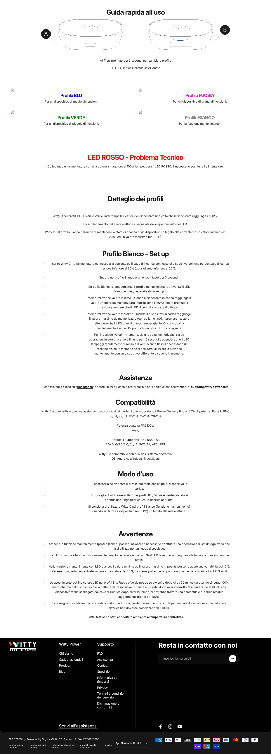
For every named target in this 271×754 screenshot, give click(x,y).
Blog (62, 671)
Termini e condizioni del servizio (111, 695)
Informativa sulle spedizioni (88, 746)
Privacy (102, 687)
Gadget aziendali (71, 659)
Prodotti (64, 665)
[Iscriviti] (232, 658)
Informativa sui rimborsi (107, 679)
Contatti (102, 665)
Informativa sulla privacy (38, 746)
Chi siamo (66, 653)
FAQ (100, 653)
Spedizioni (104, 671)
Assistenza (105, 659)
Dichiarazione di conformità (108, 705)
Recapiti (108, 745)
